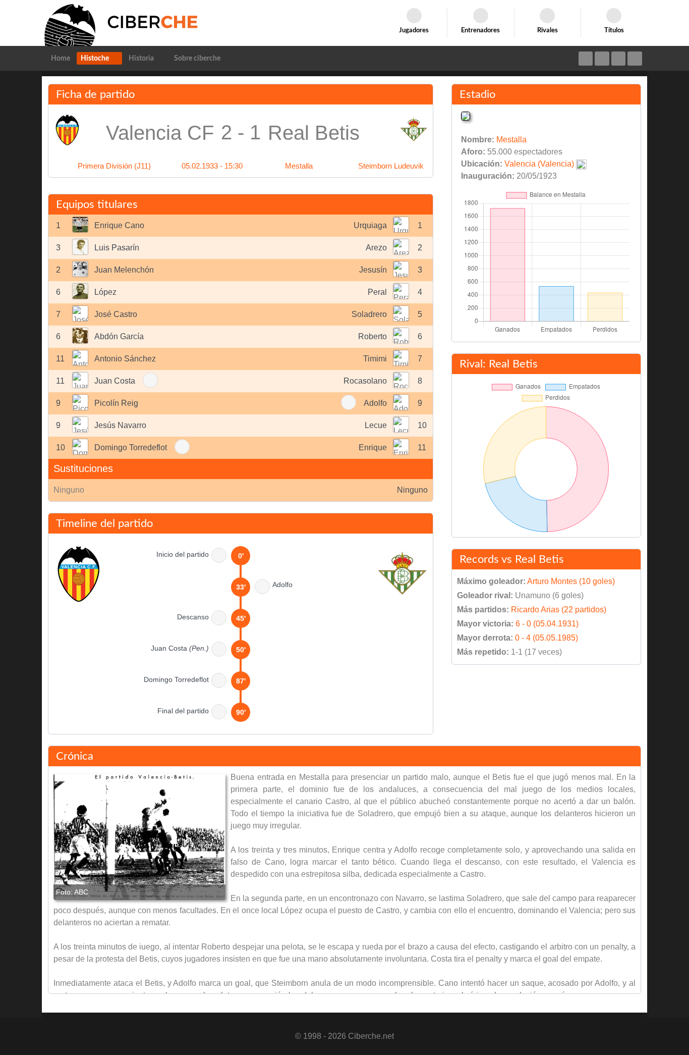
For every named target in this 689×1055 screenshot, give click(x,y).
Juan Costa (114, 381)
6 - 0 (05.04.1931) (547, 623)
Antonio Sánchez (125, 358)
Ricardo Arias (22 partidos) (558, 609)
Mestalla (299, 166)
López (105, 292)
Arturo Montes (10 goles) (571, 581)
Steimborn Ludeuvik (391, 166)
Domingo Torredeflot (130, 447)
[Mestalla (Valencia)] (465, 115)
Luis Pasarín (116, 247)
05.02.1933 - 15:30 (212, 166)
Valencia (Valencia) (539, 164)
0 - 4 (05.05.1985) (546, 638)
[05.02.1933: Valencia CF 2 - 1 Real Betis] (139, 837)
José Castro (115, 314)
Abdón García (119, 336)
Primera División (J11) (114, 166)
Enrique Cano (119, 225)
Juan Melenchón (124, 270)
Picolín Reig (116, 403)
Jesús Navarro (120, 425)
